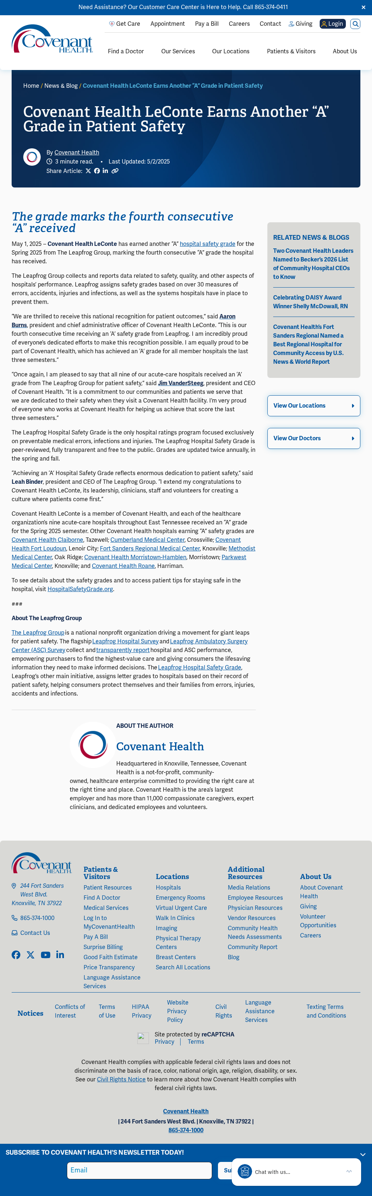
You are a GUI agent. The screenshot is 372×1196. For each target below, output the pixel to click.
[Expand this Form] (363, 1154)
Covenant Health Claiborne (47, 540)
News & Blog (61, 86)
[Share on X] (88, 171)
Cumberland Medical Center (147, 540)
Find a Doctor (126, 51)
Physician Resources (255, 908)
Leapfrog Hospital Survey (125, 641)
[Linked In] (105, 171)
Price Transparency (109, 967)
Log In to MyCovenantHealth (109, 923)
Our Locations (231, 51)
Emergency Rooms (180, 898)
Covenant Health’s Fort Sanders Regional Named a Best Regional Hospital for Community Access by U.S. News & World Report (308, 344)
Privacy (164, 1042)
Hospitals (168, 887)
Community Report (253, 947)
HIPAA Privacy (141, 1011)
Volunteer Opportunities (318, 921)
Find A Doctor (102, 898)
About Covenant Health (321, 892)
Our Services (178, 51)
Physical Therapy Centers (178, 943)
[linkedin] (60, 955)
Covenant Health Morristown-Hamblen (135, 557)
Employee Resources (255, 898)
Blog (233, 957)
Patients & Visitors (291, 51)
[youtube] (45, 955)
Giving (308, 906)
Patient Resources (108, 887)
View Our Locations (300, 405)
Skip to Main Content (6, 6)
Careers (310, 935)
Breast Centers (176, 957)
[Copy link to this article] (115, 171)
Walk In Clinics (175, 918)
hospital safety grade (207, 244)
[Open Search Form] (355, 24)
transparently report (123, 650)
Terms (196, 1042)
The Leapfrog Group (38, 632)
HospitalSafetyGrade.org (80, 589)
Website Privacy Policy (178, 1011)
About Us (345, 51)
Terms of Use (107, 1011)
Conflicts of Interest (70, 1011)
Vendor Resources (252, 918)
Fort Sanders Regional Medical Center (150, 548)
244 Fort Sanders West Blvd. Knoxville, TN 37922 (38, 894)
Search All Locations (183, 967)
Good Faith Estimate (111, 957)
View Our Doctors (297, 438)
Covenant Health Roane (123, 566)
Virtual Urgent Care (181, 908)
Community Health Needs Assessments (255, 933)
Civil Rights (223, 1011)
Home (31, 86)
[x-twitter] (30, 955)
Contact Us (35, 933)
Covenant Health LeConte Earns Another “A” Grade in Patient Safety (173, 86)
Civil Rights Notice (121, 1079)
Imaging (166, 928)
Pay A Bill (96, 937)
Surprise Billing (103, 947)
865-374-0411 (271, 7)
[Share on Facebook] (97, 171)
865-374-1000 (37, 918)
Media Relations (249, 887)
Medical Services (106, 908)
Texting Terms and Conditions (326, 1011)
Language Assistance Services (112, 982)
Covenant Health (76, 152)
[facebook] (16, 955)
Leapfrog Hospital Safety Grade (199, 667)
